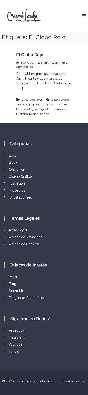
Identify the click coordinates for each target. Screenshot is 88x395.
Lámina (62, 104)
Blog (12, 155)
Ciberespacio (60, 99)
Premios (22, 113)
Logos (33, 109)
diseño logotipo (26, 104)
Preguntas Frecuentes (26, 298)
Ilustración (17, 183)
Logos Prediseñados (51, 109)
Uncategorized (32, 99)
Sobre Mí (16, 291)
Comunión (17, 169)
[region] (44, 359)
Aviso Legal (18, 230)
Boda (13, 162)
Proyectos (17, 190)
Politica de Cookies (24, 244)
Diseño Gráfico (20, 176)
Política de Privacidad (25, 237)
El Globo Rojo (29, 54)
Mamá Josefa (50, 62)
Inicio (13, 277)
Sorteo (44, 113)
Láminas (22, 109)
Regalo (34, 113)
